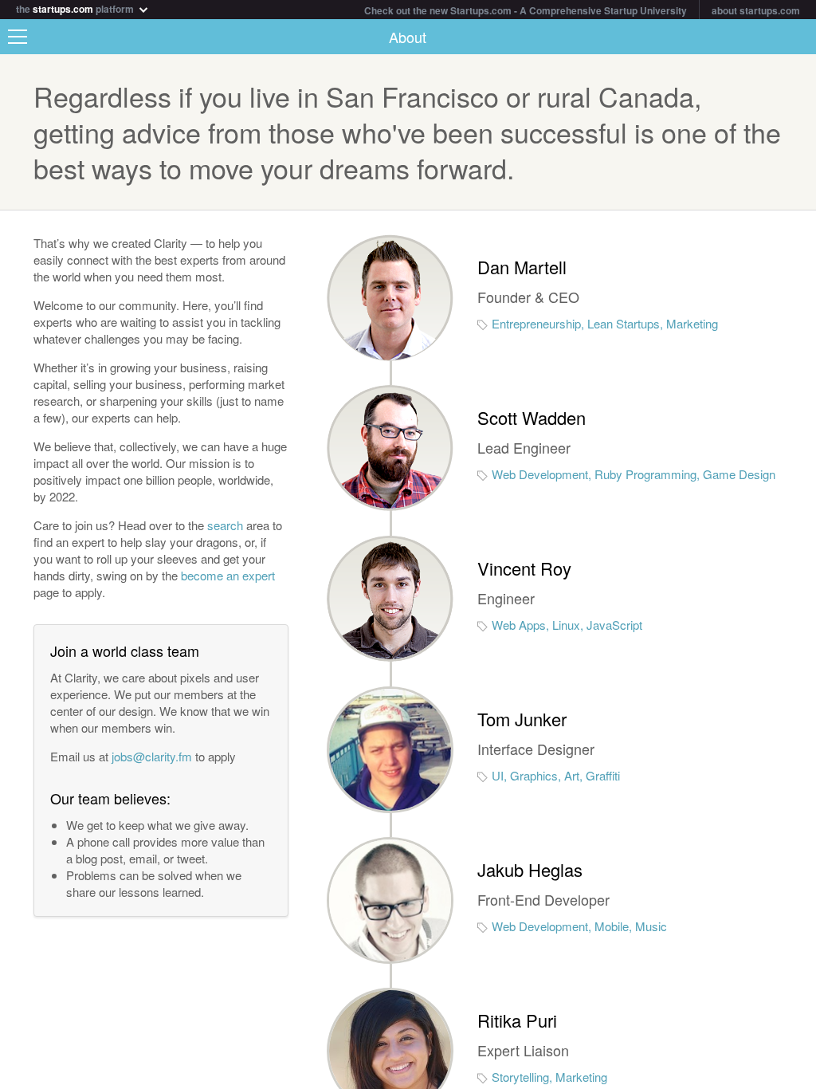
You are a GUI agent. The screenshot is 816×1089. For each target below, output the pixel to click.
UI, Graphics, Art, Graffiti (556, 775)
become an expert (228, 575)
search (225, 525)
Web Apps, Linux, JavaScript (567, 624)
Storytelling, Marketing (549, 1076)
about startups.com (756, 10)
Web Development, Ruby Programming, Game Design (633, 474)
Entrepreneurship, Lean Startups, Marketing (605, 323)
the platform (76, 8)
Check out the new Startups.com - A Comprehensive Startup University (525, 10)
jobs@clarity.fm (152, 756)
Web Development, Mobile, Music (579, 926)
